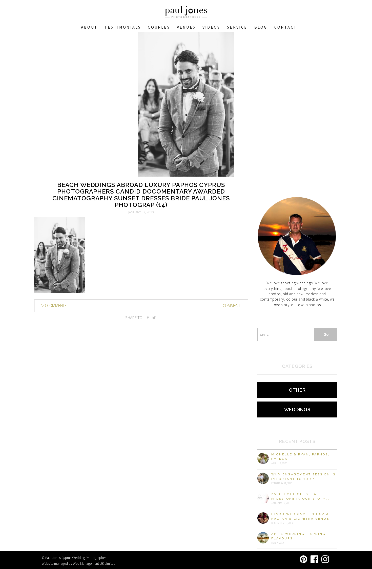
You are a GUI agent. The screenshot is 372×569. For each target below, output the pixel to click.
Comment (231, 305)
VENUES (186, 27)
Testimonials (123, 27)
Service (237, 27)
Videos (211, 27)
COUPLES (159, 27)
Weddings (297, 409)
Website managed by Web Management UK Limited (78, 563)
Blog (260, 27)
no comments (54, 305)
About (89, 27)
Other (297, 390)
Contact (285, 27)
